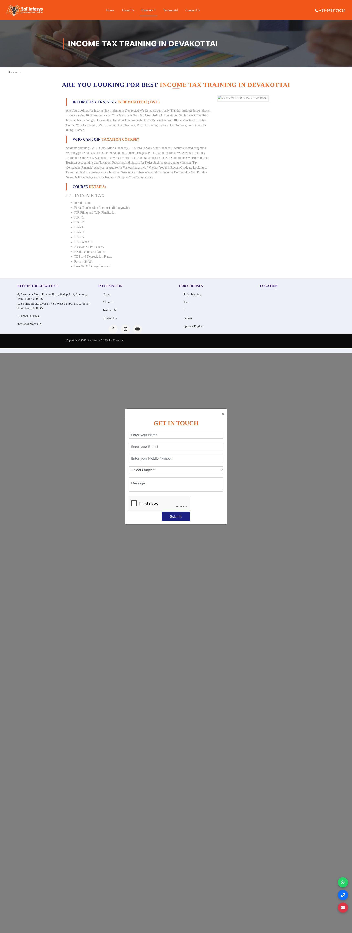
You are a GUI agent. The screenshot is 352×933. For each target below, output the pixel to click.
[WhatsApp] (343, 882)
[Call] (343, 895)
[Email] (343, 907)
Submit (176, 516)
